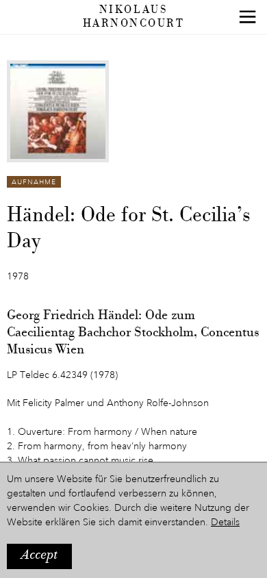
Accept (39, 556)
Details (225, 522)
